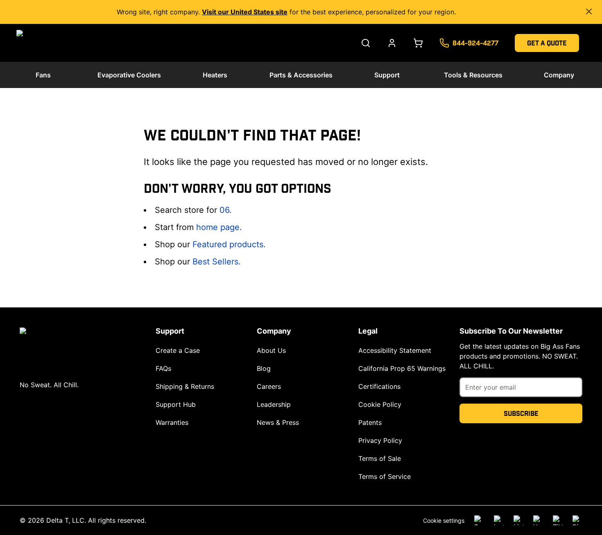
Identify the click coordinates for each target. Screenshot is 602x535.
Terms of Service (384, 476)
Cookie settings (443, 520)
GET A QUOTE (547, 43)
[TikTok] (558, 520)
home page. (219, 227)
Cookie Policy (379, 404)
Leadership (274, 404)
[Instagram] (499, 520)
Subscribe (521, 413)
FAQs (163, 368)
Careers (269, 386)
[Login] (392, 43)
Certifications (379, 386)
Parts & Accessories (301, 75)
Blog (264, 368)
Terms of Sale (379, 458)
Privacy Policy (380, 440)
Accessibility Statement (394, 350)
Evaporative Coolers (129, 75)
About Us (271, 350)
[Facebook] (479, 520)
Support (387, 75)
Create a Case (178, 350)
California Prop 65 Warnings (402, 368)
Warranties (172, 422)
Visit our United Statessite (244, 12)
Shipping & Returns (185, 386)
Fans (43, 75)
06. (226, 210)
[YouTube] (538, 520)
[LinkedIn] (518, 520)
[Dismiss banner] (588, 11)
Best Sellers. (216, 261)
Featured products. (229, 244)
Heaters (215, 75)
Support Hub (176, 404)
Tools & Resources (473, 75)
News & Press (278, 422)
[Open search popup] (366, 43)
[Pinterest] (577, 520)
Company (559, 75)
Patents (370, 422)
